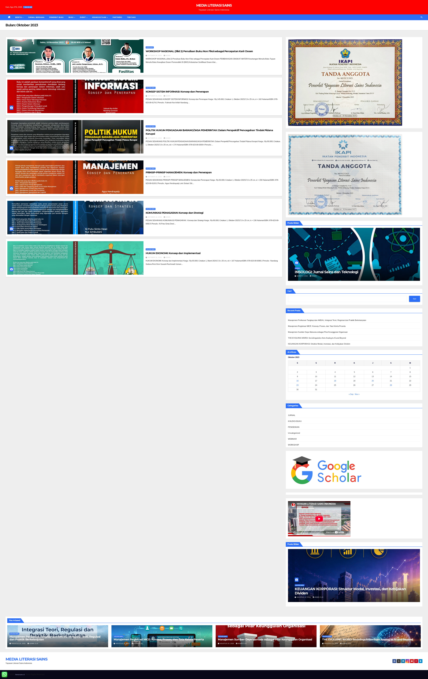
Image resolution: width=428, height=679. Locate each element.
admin (168, 55)
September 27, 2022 (305, 276)
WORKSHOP (149, 47)
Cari (289, 291)
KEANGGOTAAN (99, 17)
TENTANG (131, 17)
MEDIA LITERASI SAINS (214, 5)
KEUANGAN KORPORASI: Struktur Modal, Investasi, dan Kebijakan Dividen (319, 344)
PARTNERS (117, 17)
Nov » (357, 394)
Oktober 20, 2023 (155, 177)
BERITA (18, 17)
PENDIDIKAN (293, 427)
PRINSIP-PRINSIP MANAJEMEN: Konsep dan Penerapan (179, 172)
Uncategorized (294, 433)
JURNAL (297, 268)
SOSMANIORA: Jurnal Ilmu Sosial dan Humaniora (336, 272)
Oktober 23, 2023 (155, 96)
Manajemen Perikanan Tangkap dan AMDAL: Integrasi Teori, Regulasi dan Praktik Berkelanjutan (327, 320)
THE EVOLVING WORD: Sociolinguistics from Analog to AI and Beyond (317, 338)
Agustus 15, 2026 (331, 643)
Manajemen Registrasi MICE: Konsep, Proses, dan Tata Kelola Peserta (317, 326)
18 (335, 381)
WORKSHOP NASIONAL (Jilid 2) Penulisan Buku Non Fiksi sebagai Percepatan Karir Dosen (199, 51)
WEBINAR (292, 439)
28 (391, 385)
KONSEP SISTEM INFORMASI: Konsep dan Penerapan (177, 91)
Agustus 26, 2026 (19, 643)
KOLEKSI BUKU (150, 87)
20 (373, 381)
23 (297, 385)
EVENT (83, 17)
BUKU (71, 17)
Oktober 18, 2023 (155, 217)
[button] (421, 17)
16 (297, 381)
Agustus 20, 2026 (304, 597)
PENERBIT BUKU (56, 17)
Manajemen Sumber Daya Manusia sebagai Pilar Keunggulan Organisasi (318, 332)
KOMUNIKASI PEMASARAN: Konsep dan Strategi (174, 212)
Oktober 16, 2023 (155, 257)
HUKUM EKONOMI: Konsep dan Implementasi (173, 253)
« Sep (351, 394)
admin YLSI (319, 597)
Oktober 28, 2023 (155, 55)
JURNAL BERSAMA (36, 17)
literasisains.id (20, 674)
